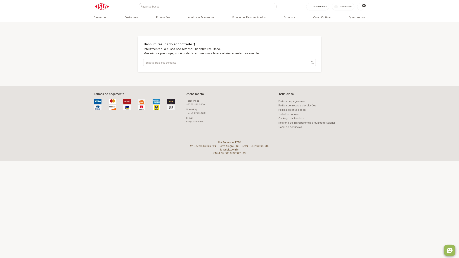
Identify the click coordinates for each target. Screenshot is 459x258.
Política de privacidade (292, 109)
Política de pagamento (291, 101)
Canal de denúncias (290, 126)
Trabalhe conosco (289, 114)
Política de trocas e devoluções (297, 105)
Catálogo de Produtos (291, 118)
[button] (360, 6)
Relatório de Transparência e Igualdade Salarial (306, 122)
